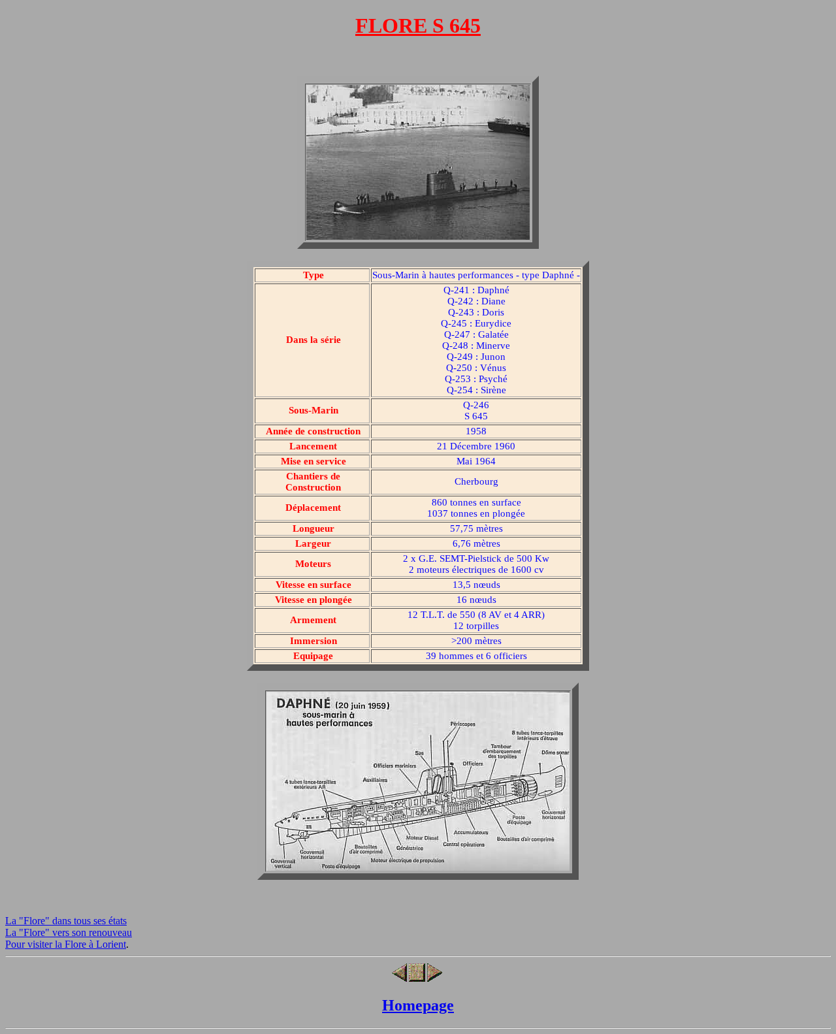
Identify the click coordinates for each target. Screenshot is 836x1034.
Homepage (418, 1005)
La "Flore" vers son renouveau (68, 932)
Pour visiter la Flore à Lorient (65, 944)
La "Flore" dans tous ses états (66, 920)
